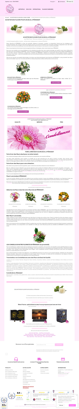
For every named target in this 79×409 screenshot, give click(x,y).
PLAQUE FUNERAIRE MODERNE (43, 306)
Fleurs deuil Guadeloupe (39, 335)
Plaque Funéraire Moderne (48, 334)
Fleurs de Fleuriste (29, 334)
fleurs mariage (47, 300)
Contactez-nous (26, 384)
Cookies (24, 378)
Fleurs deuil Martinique (29, 335)
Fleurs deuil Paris (30, 336)
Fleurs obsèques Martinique (11, 376)
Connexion (42, 371)
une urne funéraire (48, 173)
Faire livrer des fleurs (33, 333)
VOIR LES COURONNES (56, 97)
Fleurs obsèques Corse (10, 373)
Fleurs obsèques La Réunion (11, 378)
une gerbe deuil (59, 170)
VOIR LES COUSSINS (23, 111)
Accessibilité (25, 382)
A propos (25, 374)
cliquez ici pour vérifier (50, 404)
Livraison (25, 370)
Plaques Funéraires (38, 334)
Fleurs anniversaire (31, 300)
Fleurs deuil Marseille (47, 336)
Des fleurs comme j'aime (44, 333)
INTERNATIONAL (37, 9)
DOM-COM (28, 9)
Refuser (61, 405)
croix (36, 171)
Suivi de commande (44, 370)
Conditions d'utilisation (28, 373)
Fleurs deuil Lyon (38, 336)
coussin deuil (41, 171)
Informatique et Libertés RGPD (29, 381)
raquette (30, 171)
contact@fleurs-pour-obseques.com (62, 375)
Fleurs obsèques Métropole (11, 371)
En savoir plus (66, 402)
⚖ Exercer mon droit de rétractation (28, 387)
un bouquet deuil (49, 170)
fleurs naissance (40, 300)
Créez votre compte (44, 373)
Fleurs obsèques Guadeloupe (11, 374)
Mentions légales (26, 371)
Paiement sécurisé (27, 376)
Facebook (6, 354)
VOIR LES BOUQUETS (23, 82)
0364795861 (16, 1)
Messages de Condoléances (29, 379)
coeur (33, 171)
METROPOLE (22, 9)
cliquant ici (59, 161)
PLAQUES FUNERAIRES (47, 9)
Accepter (72, 405)
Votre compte (44, 367)
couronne (24, 171)
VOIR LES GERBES (56, 82)
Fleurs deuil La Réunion (50, 335)
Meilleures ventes (9, 370)
